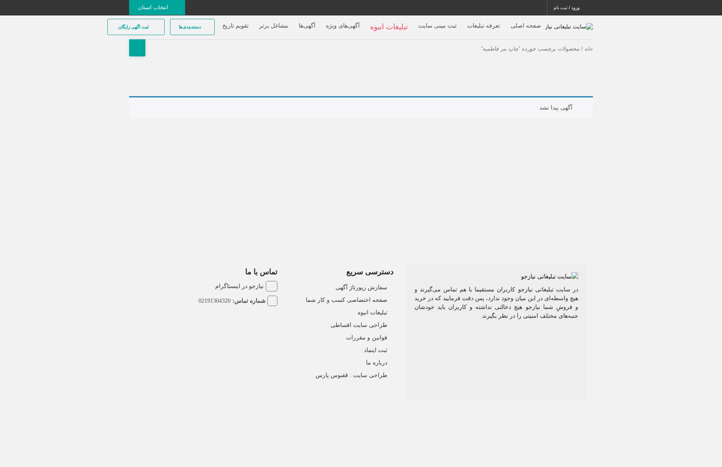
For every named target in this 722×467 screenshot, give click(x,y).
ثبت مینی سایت (437, 25)
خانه (589, 49)
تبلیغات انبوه (372, 312)
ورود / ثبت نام (567, 7)
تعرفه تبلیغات (483, 25)
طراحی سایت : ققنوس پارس (351, 375)
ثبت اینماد (375, 350)
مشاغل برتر (273, 25)
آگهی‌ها (307, 25)
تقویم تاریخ (235, 25)
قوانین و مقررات (366, 337)
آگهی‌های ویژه (343, 25)
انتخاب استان (154, 7)
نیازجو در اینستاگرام (239, 286)
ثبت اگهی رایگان (134, 26)
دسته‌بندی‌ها (190, 26)
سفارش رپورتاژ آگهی (361, 287)
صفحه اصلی (526, 25)
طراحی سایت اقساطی (358, 325)
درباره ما (376, 362)
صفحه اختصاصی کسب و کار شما (346, 299)
